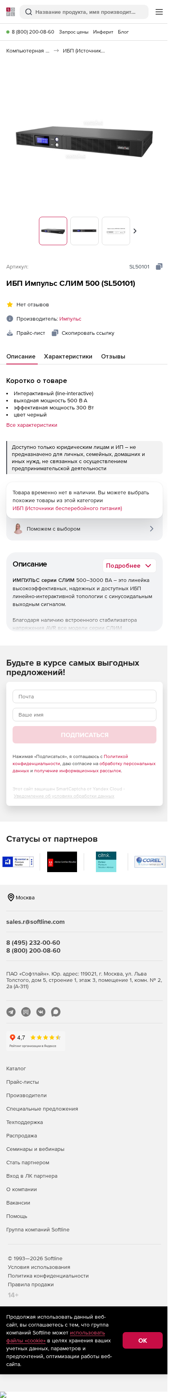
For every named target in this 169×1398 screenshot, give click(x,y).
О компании (21, 1189)
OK (142, 1340)
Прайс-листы (22, 1082)
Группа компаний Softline (38, 1229)
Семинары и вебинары (35, 1149)
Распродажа (21, 1135)
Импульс (70, 318)
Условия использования (39, 1267)
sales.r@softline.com (35, 921)
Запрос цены (73, 32)
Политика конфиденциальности (48, 1275)
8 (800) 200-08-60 (33, 32)
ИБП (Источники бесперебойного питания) (67, 508)
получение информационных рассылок (77, 770)
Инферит (103, 32)
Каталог (16, 1068)
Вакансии (18, 1202)
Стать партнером (27, 1162)
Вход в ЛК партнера (31, 1176)
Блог (123, 32)
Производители (26, 1095)
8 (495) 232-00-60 (33, 942)
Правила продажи (31, 1284)
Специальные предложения (42, 1108)
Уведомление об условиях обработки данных (64, 796)
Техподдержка (24, 1122)
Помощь (16, 1216)
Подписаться (84, 734)
